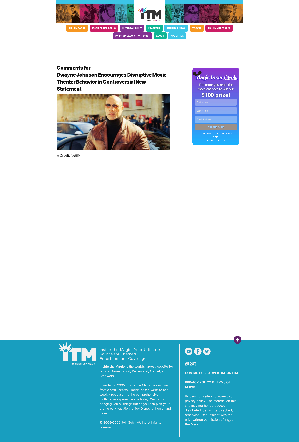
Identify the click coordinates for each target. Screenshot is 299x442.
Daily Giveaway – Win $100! (132, 36)
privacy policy (195, 401)
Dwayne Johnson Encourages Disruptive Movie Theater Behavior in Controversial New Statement (111, 82)
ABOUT (190, 363)
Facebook (198, 351)
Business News (176, 28)
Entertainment (132, 28)
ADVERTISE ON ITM (223, 373)
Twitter (207, 351)
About (160, 36)
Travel (196, 28)
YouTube (188, 351)
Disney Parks (77, 28)
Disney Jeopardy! (219, 28)
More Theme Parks (104, 28)
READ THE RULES (216, 140)
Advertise (177, 36)
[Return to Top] (237, 340)
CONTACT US (195, 373)
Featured (154, 28)
